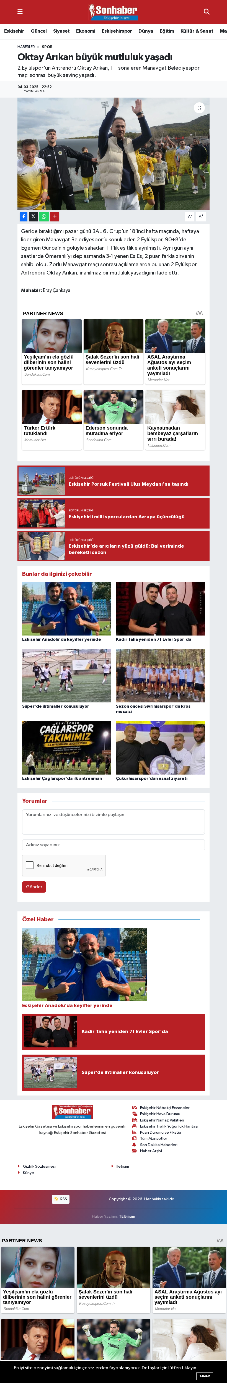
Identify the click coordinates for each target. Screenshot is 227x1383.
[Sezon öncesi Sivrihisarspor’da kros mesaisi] (160, 675)
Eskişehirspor (117, 31)
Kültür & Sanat (196, 31)
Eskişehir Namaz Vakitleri (162, 1120)
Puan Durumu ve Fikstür (161, 1132)
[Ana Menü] (20, 12)
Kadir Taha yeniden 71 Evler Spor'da (153, 639)
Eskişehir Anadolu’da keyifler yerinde (61, 639)
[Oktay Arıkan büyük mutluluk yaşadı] (113, 154)
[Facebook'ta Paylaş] (23, 216)
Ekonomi (85, 31)
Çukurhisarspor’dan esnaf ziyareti (151, 778)
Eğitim (167, 31)
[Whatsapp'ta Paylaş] (44, 216)
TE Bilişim (127, 1216)
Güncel (39, 31)
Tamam (204, 1376)
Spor (47, 47)
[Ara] (207, 12)
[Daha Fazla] (54, 216)
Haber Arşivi (151, 1151)
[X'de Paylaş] (33, 216)
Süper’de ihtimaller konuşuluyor (55, 706)
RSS (63, 1199)
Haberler (26, 47)
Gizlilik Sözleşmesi (39, 1166)
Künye (28, 1173)
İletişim (123, 1166)
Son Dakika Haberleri (158, 1145)
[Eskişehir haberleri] (113, 12)
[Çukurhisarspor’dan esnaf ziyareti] (160, 748)
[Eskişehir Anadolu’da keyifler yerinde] (66, 608)
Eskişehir (14, 31)
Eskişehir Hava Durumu (160, 1114)
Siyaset (61, 31)
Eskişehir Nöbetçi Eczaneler (165, 1108)
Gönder (34, 887)
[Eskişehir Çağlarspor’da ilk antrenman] (66, 748)
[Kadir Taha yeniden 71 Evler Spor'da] (160, 608)
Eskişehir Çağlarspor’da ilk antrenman (62, 778)
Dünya (145, 31)
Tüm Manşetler (153, 1138)
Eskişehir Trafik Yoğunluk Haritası (169, 1126)
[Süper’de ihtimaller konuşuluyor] (66, 675)
